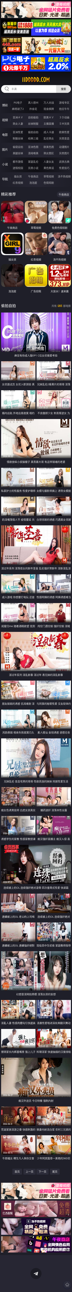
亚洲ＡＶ (18, 117)
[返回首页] (67, 1284)
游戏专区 (64, 102)
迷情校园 (18, 168)
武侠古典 (64, 161)
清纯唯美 (33, 153)
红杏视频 (18, 182)
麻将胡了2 (18, 109)
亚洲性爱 (18, 132)
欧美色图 (49, 147)
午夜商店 (33, 176)
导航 (5, 179)
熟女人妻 (18, 123)
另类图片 (64, 153)
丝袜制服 (33, 123)
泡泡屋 (33, 182)
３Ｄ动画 (64, 117)
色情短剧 (49, 182)
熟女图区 (49, 153)
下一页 (42, 1171)
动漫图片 (64, 147)
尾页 (54, 1171)
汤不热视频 (64, 176)
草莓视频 (49, 176)
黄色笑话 (49, 168)
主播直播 (49, 123)
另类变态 (64, 138)
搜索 (63, 89)
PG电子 (18, 102)
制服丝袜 (18, 138)
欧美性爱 (64, 132)
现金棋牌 (49, 109)
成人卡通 (49, 132)
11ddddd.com (36, 79)
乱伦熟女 (49, 138)
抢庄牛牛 (64, 109)
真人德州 (33, 102)
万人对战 (49, 102)
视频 (5, 120)
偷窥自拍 (18, 147)
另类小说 (33, 168)
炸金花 (33, 109)
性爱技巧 (64, 168)
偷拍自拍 (33, 132)
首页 (17, 1171)
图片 (5, 149)
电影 (5, 135)
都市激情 (18, 161)
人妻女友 (49, 161)
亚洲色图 (33, 147)
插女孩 (18, 176)
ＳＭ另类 (64, 123)
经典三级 (33, 138)
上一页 (29, 1171)
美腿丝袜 (18, 153)
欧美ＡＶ (49, 117)
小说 (5, 164)
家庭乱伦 (33, 161)
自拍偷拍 (33, 117)
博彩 (5, 105)
